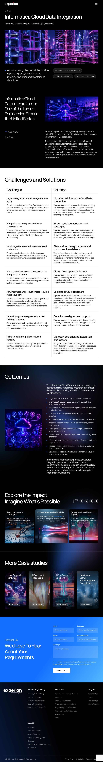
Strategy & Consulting (36, 694)
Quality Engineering (35, 704)
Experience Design (34, 697)
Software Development (36, 701)
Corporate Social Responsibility (39, 744)
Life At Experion (93, 704)
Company (81, 626)
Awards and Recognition (36, 737)
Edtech (57, 718)
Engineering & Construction (65, 707)
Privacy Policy (58, 664)
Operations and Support (36, 707)
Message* (56, 645)
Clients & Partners (34, 734)
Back (9, 11)
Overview (31, 727)
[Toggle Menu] (96, 4)
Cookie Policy (80, 759)
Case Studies (93, 694)
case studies (57, 516)
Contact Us (60, 670)
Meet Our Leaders (34, 731)
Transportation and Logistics (65, 704)
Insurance (59, 697)
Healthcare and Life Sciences (66, 711)
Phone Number (82, 635)
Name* (55, 626)
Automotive (59, 714)
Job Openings (93, 701)
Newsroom (31, 741)
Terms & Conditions (92, 759)
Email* (55, 635)
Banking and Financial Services (66, 694)
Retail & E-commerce (63, 701)
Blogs (90, 697)
